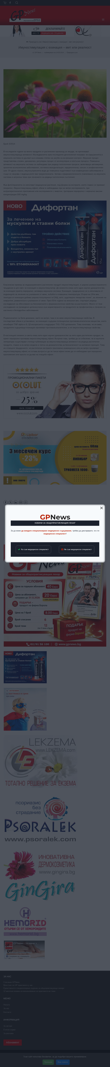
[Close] (101, 508)
